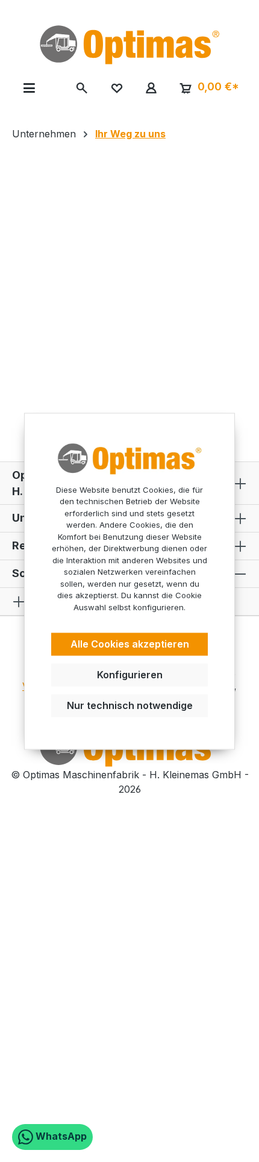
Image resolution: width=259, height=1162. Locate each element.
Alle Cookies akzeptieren (129, 645)
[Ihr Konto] (151, 87)
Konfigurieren (130, 675)
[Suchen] (82, 87)
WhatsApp (60, 1136)
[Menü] (29, 87)
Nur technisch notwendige (130, 705)
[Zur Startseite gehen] (129, 44)
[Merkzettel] (116, 87)
